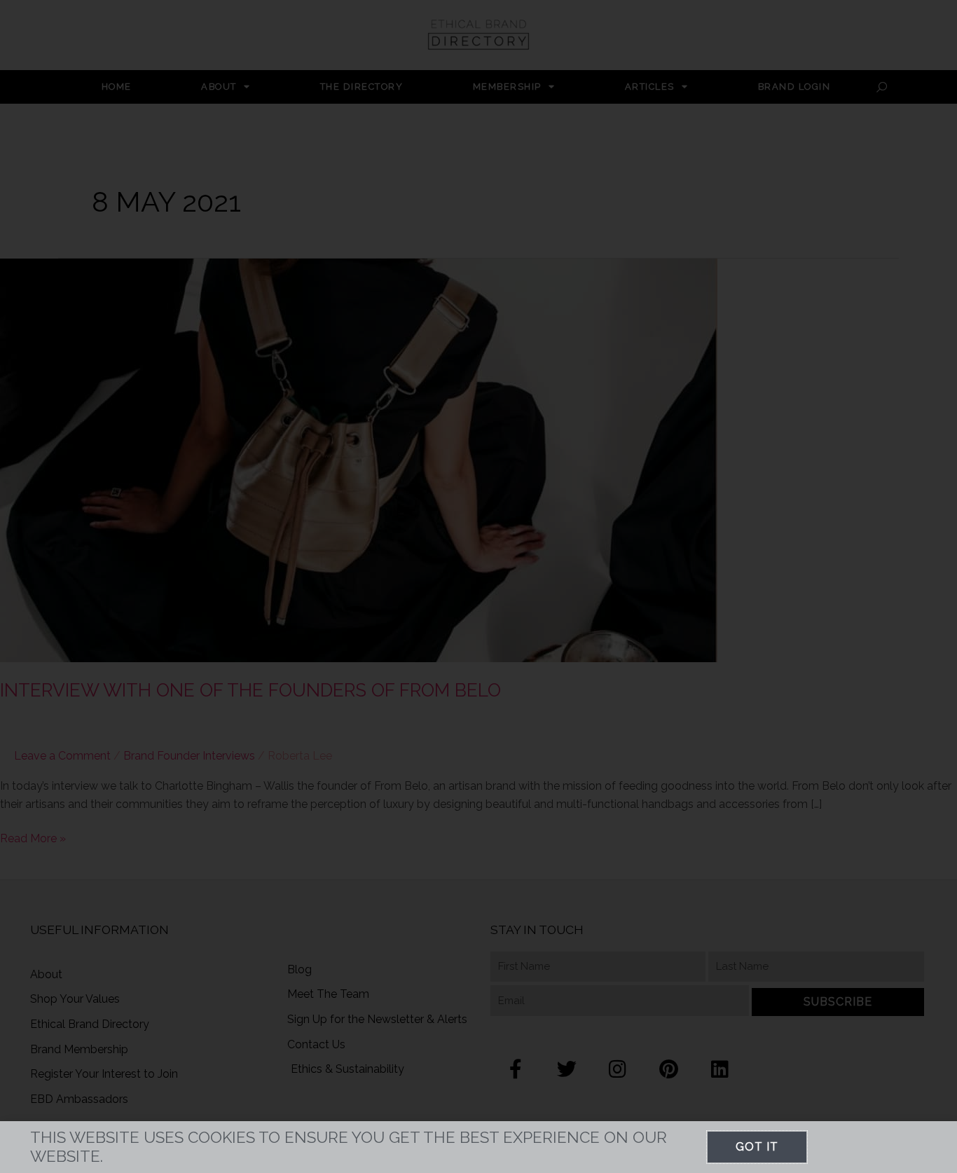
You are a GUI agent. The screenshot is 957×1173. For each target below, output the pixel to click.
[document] (478, 586)
